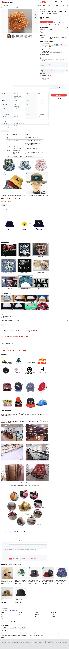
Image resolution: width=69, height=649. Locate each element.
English (9, 642)
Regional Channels (47, 641)
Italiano (29, 642)
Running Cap (36, 614)
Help (49, 5)
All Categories (5, 5)
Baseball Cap (3, 612)
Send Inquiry (46, 22)
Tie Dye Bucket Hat (14, 627)
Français (20, 642)
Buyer (44, 5)
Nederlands (36, 642)
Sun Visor (52, 614)
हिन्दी (49, 642)
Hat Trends (30, 635)
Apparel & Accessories (7, 7)
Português (16, 642)
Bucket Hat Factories (30, 632)
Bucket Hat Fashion (5, 627)
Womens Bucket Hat (22, 627)
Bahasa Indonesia (64, 642)
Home (2, 7)
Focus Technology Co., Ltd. (27, 644)
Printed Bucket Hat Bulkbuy (38, 635)
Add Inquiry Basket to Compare (20, 39)
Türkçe (55, 642)
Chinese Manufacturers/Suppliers (22, 641)
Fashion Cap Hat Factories (15, 632)
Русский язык (25, 642)
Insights (62, 641)
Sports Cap (36, 612)
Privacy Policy (50, 644)
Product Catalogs (16, 610)
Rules (67, 5)
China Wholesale (30, 641)
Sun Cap (13, 7)
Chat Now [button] (62, 22)
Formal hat (53, 616)
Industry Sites (41, 641)
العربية (40, 642)
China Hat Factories (5, 632)
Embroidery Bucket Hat (16, 635)
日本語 (46, 642)
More (2, 637)
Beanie (19, 616)
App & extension (55, 5)
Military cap (3, 616)
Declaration (45, 644)
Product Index (53, 641)
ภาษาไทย (52, 642)
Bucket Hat (16, 7)
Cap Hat (23, 632)
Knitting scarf (36, 616)
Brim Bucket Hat (55, 632)
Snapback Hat (53, 612)
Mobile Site (57, 641)
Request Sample (58, 24)
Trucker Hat (3, 614)
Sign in (67, 2)
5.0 (54, 87)
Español (13, 642)
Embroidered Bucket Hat (6, 635)
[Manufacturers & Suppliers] (7, 2)
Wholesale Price (36, 641)
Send (10, 558)
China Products (13, 641)
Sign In (41, 80)
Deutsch (32, 642)
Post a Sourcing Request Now (32, 558)
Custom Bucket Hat (39, 632)
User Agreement (40, 644)
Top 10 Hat (24, 635)
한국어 (43, 642)
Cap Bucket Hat (47, 632)
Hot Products (8, 641)
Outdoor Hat (20, 612)
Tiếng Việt (59, 642)
